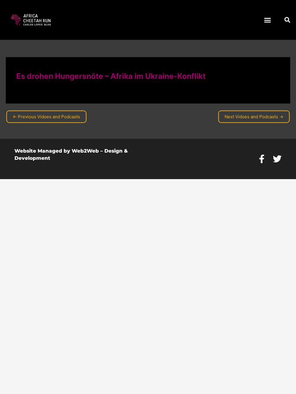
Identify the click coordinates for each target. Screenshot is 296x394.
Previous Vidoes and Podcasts (46, 116)
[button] (267, 19)
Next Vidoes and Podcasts (254, 116)
